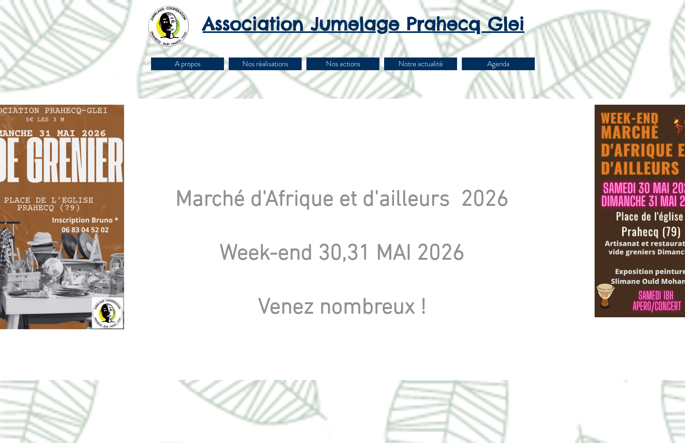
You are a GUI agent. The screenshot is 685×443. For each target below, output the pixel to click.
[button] (265, 64)
